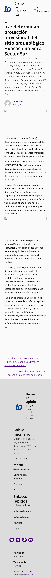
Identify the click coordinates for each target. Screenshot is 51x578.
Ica (6, 22)
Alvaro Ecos (18, 102)
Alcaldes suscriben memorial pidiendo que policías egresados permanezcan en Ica (21, 362)
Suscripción (43, 11)
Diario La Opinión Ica (20, 9)
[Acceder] (34, 9)
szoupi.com (28, 575)
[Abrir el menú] (28, 9)
